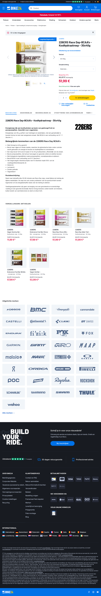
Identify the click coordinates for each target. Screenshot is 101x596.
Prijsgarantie (30, 510)
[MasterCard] (62, 479)
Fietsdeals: (44, 15)
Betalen (28, 492)
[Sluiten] (93, 32)
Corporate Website (9, 481)
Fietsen (13, 25)
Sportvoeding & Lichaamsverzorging (26, 25)
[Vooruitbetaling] (62, 486)
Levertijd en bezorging (33, 506)
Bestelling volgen (31, 496)
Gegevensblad (26, 113)
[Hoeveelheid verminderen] (61, 97)
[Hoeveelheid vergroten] (66, 97)
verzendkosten (46, 548)
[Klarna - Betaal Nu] (95, 479)
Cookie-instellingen (9, 499)
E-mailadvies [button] (90, 104)
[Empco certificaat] (53, 513)
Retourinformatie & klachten (35, 485)
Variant (61, 54)
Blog (27, 517)
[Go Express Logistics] (87, 499)
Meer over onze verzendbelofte (34, 572)
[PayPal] (87, 479)
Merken (28, 503)
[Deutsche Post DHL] (53, 499)
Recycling (6, 503)
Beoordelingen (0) (43, 113)
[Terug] (8, 57)
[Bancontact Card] (53, 479)
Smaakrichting (64, 64)
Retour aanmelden (32, 481)
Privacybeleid (7, 496)
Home (7, 25)
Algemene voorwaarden (11, 488)
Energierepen (42, 25)
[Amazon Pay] (53, 486)
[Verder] (54, 57)
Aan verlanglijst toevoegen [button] (67, 104)
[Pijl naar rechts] (25, 218)
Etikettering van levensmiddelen (70, 50)
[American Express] (79, 479)
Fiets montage (30, 513)
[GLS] (79, 499)
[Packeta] (95, 499)
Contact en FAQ (31, 478)
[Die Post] (70, 499)
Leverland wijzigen (67, 555)
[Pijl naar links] (8, 218)
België (92, 90)
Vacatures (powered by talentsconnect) (13, 485)
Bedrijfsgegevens (8, 478)
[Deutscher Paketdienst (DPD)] (62, 499)
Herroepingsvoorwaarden (11, 492)
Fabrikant (90, 113)
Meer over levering (86, 566)
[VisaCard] (70, 479)
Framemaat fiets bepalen (34, 499)
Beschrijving (11, 113)
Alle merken (7, 413)
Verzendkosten (30, 488)
